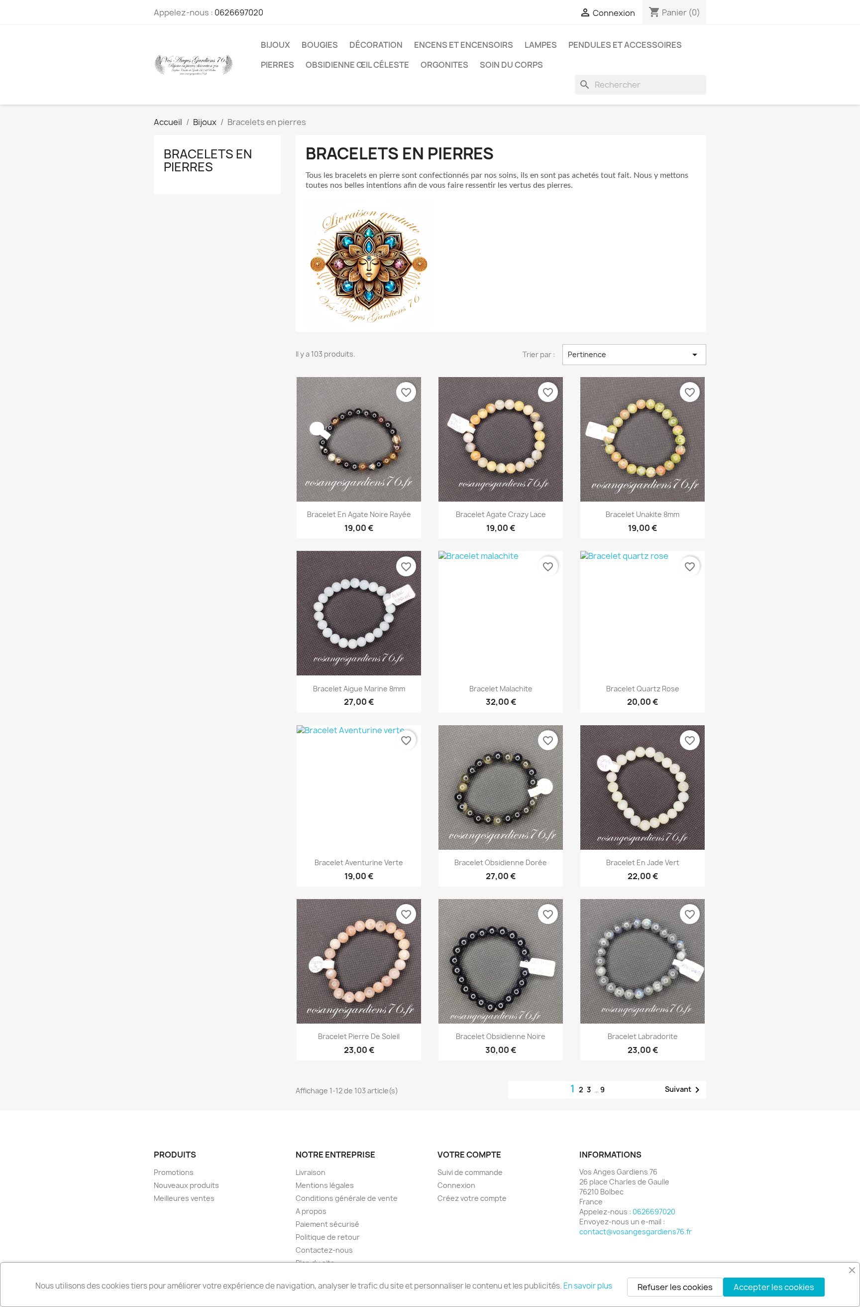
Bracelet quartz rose (642, 688)
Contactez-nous (324, 1250)
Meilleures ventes (184, 1198)
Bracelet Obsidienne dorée (500, 862)
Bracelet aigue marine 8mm (359, 688)
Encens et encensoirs (463, 44)
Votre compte (469, 1154)
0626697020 (239, 12)
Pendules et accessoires (625, 44)
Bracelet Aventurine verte (359, 862)
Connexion (456, 1185)
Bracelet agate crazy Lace (501, 514)
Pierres (277, 64)
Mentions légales (325, 1185)
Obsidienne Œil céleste (357, 64)
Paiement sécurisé (327, 1224)
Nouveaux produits (186, 1185)
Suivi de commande (470, 1172)
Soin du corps (511, 64)
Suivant (684, 1090)
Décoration (376, 44)
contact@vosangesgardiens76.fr (635, 1231)
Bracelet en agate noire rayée (359, 514)
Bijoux (275, 44)
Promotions (174, 1172)
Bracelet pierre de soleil (359, 1036)
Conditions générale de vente (347, 1198)
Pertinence (634, 355)
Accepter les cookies (774, 1287)
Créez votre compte (472, 1198)
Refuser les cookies (675, 1287)
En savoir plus (587, 1286)
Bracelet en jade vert (642, 862)
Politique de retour (328, 1237)
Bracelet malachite (501, 688)
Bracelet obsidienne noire (500, 1036)
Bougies (320, 44)
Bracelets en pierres (208, 160)
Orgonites (444, 64)
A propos (311, 1211)
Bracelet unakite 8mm (642, 514)
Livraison (310, 1172)
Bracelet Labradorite (643, 1036)
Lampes (541, 44)
